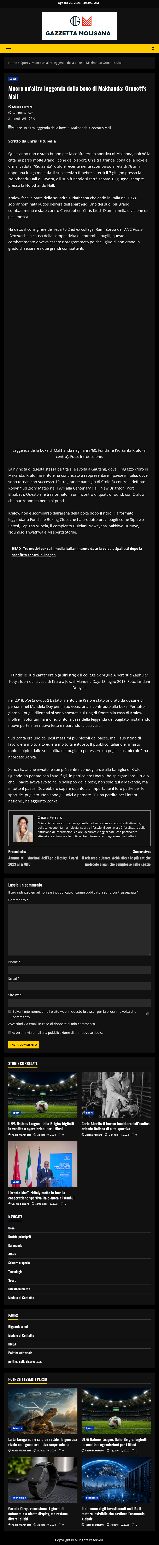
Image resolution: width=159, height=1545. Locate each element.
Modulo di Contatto (21, 1297)
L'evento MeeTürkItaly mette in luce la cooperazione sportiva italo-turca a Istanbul (41, 1195)
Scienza (17, 1428)
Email (13, 978)
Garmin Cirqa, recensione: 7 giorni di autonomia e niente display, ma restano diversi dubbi (38, 1513)
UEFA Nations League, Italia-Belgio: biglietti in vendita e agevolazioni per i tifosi (41, 1126)
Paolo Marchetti (21, 1134)
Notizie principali (19, 1236)
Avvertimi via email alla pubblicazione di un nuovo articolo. (57, 1032)
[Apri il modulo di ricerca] (153, 49)
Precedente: (43, 858)
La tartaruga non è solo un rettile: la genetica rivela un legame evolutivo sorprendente (42, 1442)
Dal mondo (15, 1245)
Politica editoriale (20, 1352)
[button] (8, 48)
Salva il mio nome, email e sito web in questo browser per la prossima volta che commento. (74, 1014)
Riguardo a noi (18, 1326)
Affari (12, 1253)
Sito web (15, 995)
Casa (11, 1227)
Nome (14, 962)
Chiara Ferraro (22, 107)
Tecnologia (15, 1271)
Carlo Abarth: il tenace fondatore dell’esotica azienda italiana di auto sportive (115, 1126)
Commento (18, 900)
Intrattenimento (19, 1288)
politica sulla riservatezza (25, 1361)
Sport (13, 79)
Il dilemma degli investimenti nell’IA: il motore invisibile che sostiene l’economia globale (113, 1513)
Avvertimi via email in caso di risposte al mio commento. (52, 1024)
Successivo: (116, 858)
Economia (92, 1497)
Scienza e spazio (19, 1262)
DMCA (12, 1344)
